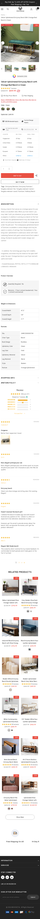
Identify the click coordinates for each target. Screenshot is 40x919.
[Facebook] (2, 877)
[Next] (37, 43)
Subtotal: (4, 114)
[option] (20, 4)
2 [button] (19, 562)
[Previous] (2, 43)
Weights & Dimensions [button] (8, 304)
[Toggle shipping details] (36, 129)
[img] (5, 422)
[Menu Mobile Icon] (2, 9)
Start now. (22, 160)
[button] (5, 88)
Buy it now (20, 182)
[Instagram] (7, 877)
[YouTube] (12, 877)
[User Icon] (31, 9)
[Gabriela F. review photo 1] (5, 440)
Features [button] (4, 326)
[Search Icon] (8, 9)
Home (3, 15)
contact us (18, 155)
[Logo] (20, 9)
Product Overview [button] (7, 276)
